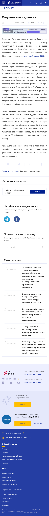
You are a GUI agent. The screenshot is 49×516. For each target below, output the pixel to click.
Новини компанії (8, 473)
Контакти (5, 505)
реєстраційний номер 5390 (32, 56)
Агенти (4, 449)
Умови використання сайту (12, 459)
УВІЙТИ (37, 191)
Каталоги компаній (9, 481)
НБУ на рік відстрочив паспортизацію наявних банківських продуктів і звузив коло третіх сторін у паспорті (33, 347)
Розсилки (5, 502)
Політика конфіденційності (12, 456)
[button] (3, 2)
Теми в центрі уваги (9, 484)
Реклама (5, 463)
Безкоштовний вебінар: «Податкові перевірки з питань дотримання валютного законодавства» (33, 314)
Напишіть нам (7, 498)
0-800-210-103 (32, 375)
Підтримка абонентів (9, 495)
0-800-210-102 (32, 383)
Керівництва (6, 477)
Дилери (5, 452)
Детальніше (38, 423)
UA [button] (30, 3)
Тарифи (22, 404)
